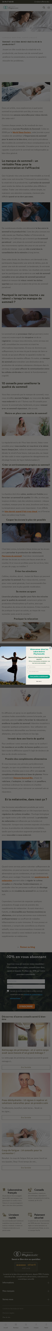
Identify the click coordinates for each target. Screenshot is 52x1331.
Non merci (38, 681)
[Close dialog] (50, 648)
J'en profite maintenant (39, 676)
